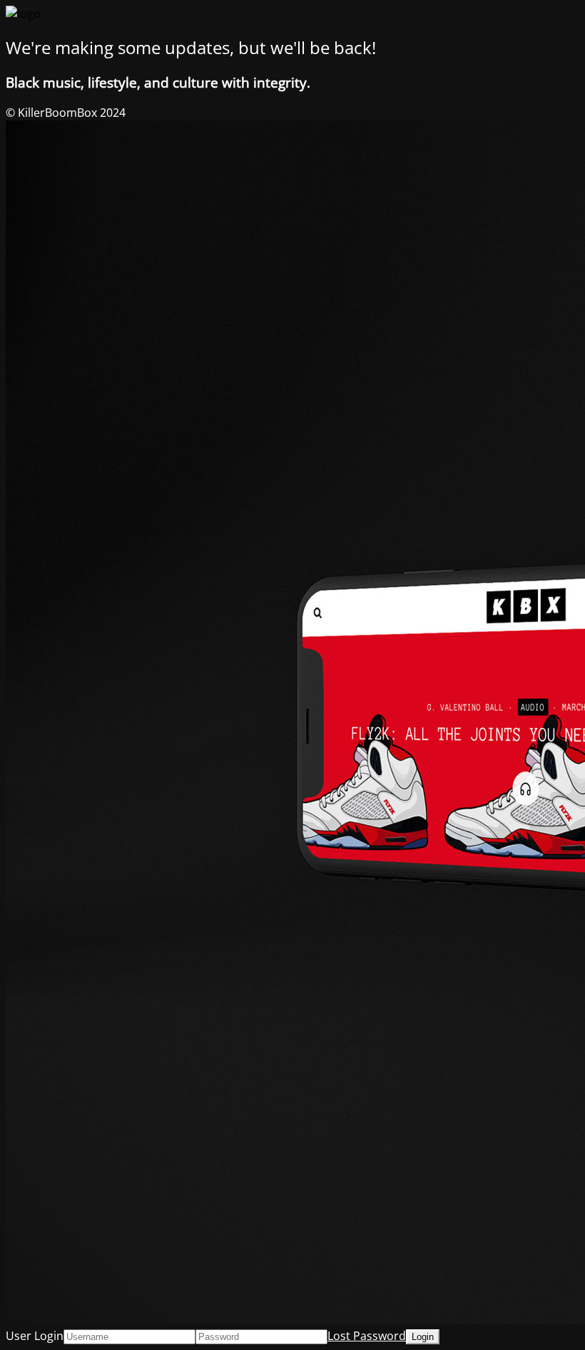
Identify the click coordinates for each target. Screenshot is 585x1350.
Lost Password (366, 1336)
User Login (34, 1336)
